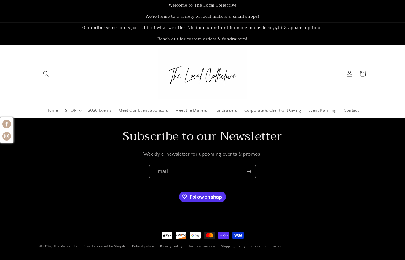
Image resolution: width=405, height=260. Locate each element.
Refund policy (143, 246)
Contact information (266, 246)
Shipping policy (233, 246)
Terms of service (202, 246)
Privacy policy (171, 246)
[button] (45, 73)
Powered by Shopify (110, 246)
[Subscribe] (249, 171)
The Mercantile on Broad (73, 246)
